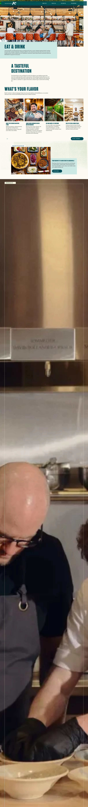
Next (9, 138)
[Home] (11, 3)
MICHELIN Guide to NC (9, 183)
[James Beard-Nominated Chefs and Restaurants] (34, 117)
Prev (5, 138)
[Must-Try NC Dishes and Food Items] (14, 116)
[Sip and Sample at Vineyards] (53, 116)
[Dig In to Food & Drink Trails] (73, 115)
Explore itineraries (76, 138)
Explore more (56, 171)
